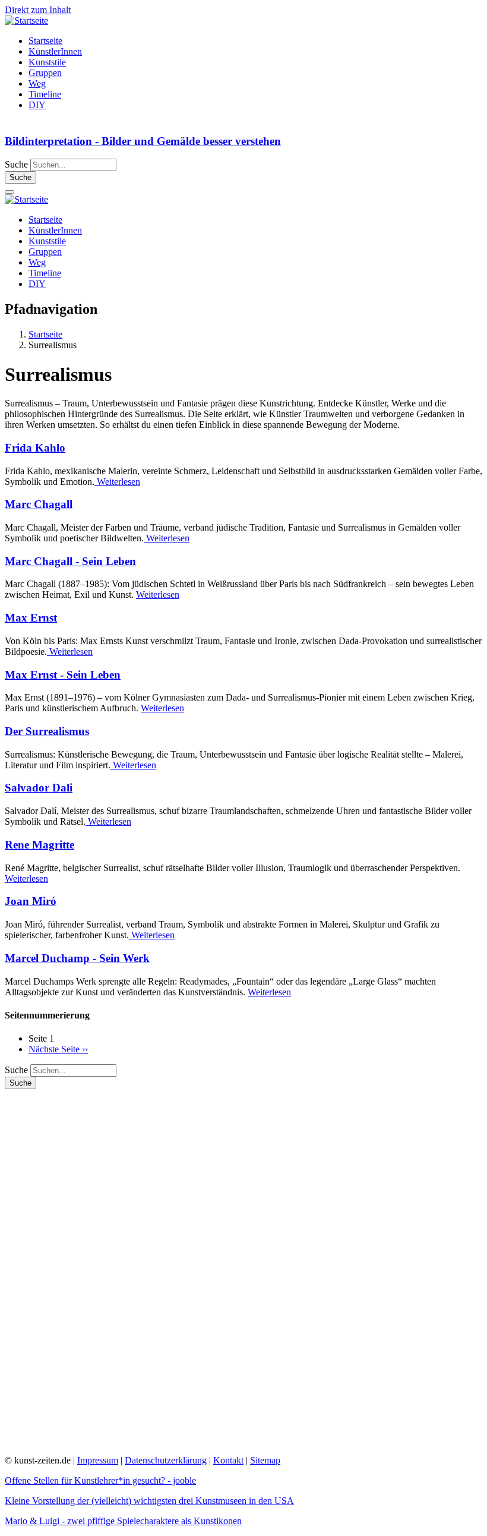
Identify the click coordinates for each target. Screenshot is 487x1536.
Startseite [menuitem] (45, 41)
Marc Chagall (38, 504)
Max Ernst (31, 617)
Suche (16, 164)
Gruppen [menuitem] (45, 73)
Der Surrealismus (47, 731)
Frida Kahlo (35, 447)
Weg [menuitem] (37, 83)
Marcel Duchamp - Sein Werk (77, 958)
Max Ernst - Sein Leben (63, 674)
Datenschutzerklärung (166, 1460)
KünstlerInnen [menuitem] (55, 51)
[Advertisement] (94, 1267)
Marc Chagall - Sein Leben (70, 561)
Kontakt (228, 1460)
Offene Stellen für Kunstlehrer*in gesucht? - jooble (100, 1480)
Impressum (97, 1460)
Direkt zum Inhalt (38, 10)
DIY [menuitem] (37, 105)
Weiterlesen (117, 482)
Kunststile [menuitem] (47, 62)
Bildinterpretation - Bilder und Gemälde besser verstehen (143, 141)
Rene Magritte (39, 844)
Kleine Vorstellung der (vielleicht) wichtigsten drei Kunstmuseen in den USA (149, 1501)
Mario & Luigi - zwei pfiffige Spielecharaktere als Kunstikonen (123, 1521)
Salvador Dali (38, 787)
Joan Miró (30, 901)
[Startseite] (26, 20)
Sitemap (265, 1460)
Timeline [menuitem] (45, 94)
